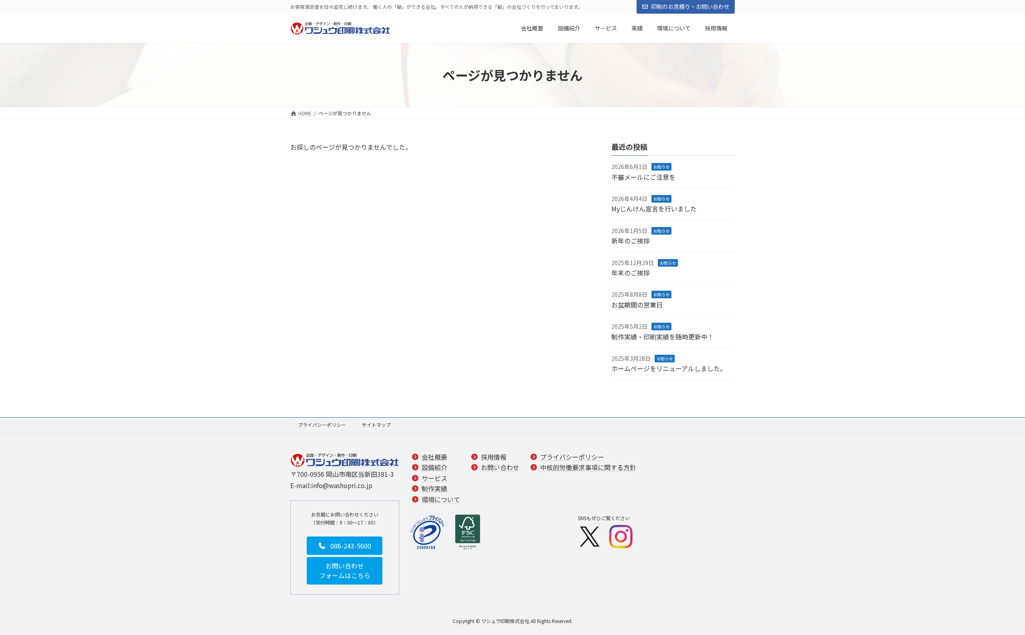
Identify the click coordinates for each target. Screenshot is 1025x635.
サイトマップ (376, 424)
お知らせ (661, 167)
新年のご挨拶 (630, 241)
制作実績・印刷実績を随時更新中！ (662, 337)
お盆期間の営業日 (637, 304)
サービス (434, 478)
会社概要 (434, 457)
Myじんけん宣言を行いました (654, 209)
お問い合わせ (500, 467)
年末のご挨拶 (630, 272)
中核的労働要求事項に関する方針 (588, 467)
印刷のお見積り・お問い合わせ (690, 6)
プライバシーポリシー (322, 424)
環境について (441, 499)
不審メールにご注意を (643, 177)
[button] (344, 546)
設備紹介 (434, 467)
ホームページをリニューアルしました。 (668, 369)
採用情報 (493, 457)
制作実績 (434, 489)
